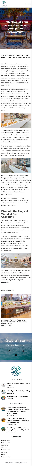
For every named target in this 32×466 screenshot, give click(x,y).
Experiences (5, 450)
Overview (4, 55)
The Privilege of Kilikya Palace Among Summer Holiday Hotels (18, 429)
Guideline (4, 445)
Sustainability (5, 457)
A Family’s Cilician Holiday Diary (18, 391)
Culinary (12, 55)
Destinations (5, 443)
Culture (3, 447)
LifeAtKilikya (5, 440)
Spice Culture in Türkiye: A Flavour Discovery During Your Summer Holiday (18, 420)
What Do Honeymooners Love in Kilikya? (18, 384)
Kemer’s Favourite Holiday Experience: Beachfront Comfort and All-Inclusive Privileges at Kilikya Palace (18, 410)
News (3, 454)
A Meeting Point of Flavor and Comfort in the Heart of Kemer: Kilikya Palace (13, 322)
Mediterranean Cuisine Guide (17, 396)
